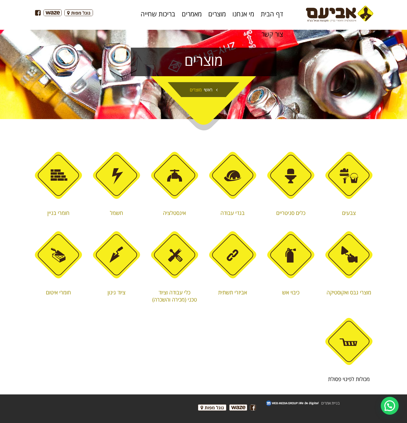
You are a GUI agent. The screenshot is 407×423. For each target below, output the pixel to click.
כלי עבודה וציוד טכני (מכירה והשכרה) (174, 296)
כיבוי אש (290, 292)
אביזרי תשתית (232, 292)
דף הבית (272, 13)
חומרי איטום (58, 292)
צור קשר (272, 33)
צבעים (349, 212)
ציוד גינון (116, 292)
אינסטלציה (174, 212)
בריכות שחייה (158, 13)
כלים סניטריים (290, 212)
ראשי (208, 90)
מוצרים (217, 13)
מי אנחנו (243, 13)
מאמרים (192, 13)
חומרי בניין (58, 212)
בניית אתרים (330, 403)
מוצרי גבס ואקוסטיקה (349, 292)
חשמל (116, 212)
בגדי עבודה (232, 212)
